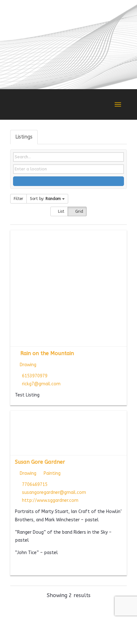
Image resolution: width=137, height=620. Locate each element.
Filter (18, 198)
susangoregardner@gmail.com (54, 492)
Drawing (27, 364)
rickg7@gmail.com (41, 384)
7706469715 (34, 484)
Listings (23, 137)
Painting (51, 473)
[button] (118, 104)
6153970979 (34, 376)
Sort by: (45, 198)
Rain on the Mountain (47, 353)
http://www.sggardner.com (50, 500)
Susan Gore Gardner (40, 462)
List (60, 211)
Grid (78, 211)
